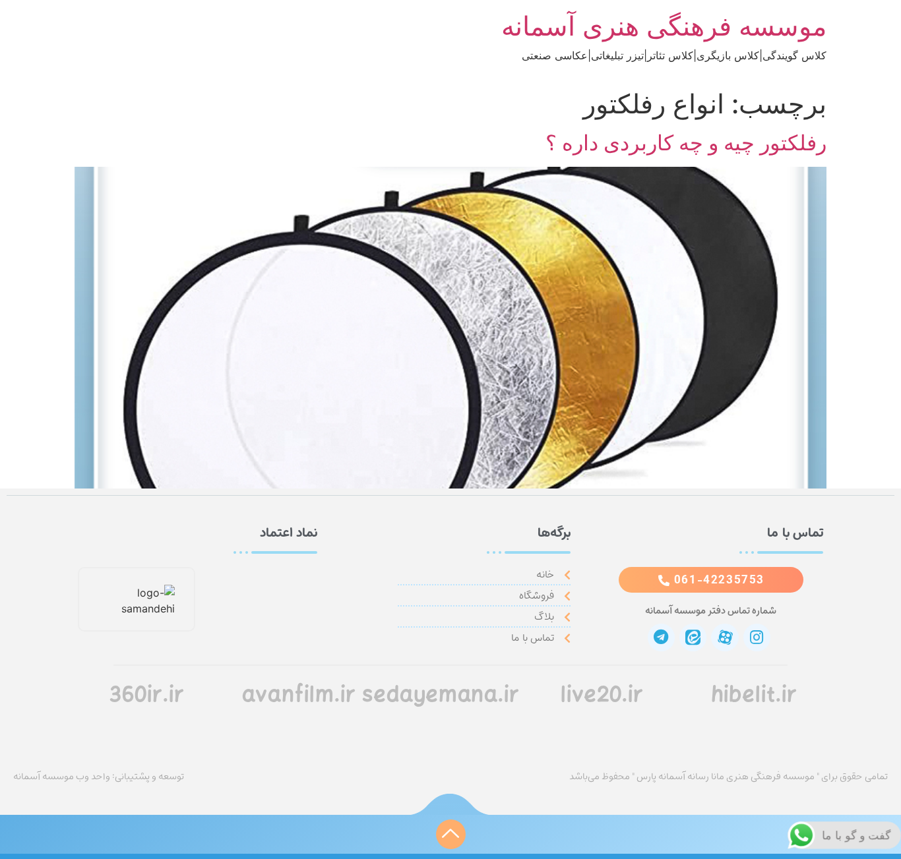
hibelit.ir (754, 695)
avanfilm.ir (299, 695)
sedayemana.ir (441, 695)
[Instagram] (756, 637)
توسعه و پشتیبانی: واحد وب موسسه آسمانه (98, 777)
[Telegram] (661, 637)
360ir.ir (146, 695)
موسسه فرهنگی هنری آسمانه (663, 26)
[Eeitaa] (692, 637)
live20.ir (602, 695)
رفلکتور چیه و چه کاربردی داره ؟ (685, 143)
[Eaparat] (724, 637)
